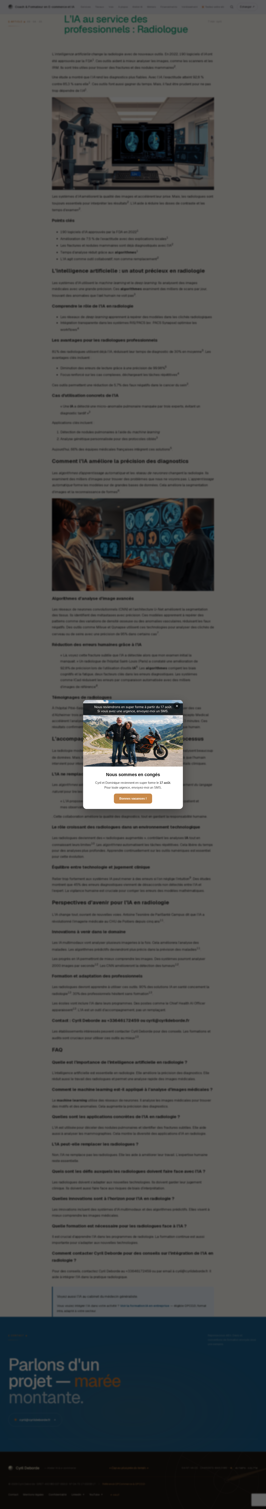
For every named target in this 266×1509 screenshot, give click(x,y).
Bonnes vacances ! (133, 798)
